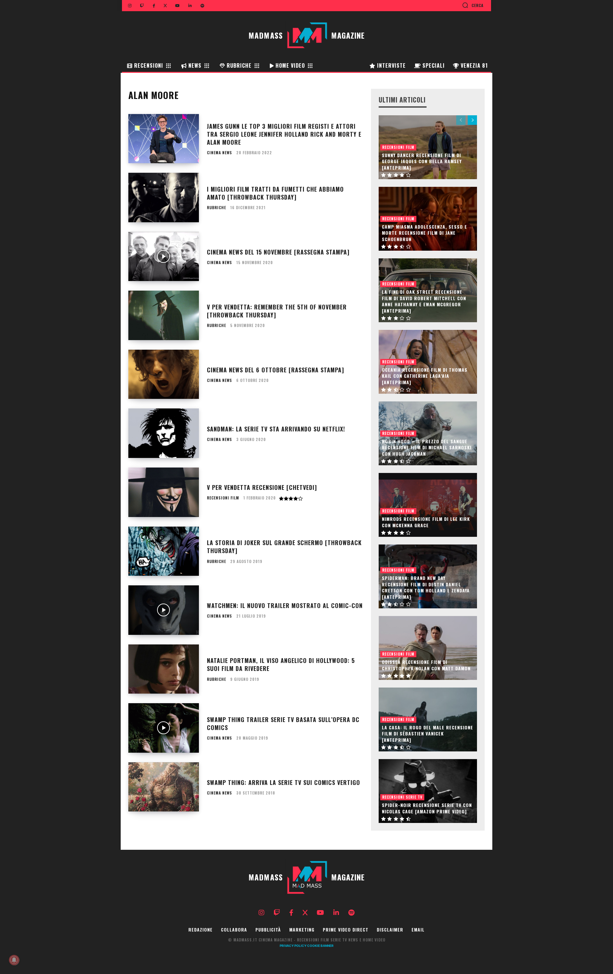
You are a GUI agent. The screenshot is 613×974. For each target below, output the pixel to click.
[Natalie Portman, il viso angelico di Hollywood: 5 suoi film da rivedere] (163, 669)
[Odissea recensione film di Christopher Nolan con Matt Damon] (428, 648)
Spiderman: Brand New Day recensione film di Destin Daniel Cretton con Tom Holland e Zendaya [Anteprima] (426, 587)
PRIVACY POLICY (293, 945)
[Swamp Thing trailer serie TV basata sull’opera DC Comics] (163, 728)
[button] (472, 5)
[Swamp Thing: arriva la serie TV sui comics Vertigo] (163, 787)
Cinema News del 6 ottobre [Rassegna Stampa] (275, 370)
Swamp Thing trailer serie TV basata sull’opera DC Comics (283, 723)
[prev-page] (460, 120)
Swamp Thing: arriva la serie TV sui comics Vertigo (283, 782)
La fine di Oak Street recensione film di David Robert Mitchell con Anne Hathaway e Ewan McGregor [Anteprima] (424, 301)
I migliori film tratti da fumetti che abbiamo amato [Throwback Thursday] (275, 193)
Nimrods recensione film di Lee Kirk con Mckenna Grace (426, 522)
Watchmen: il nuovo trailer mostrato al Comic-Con (285, 605)
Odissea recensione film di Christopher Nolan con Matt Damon (426, 665)
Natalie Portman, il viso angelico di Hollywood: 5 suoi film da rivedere (281, 664)
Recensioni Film (223, 498)
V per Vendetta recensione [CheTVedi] (262, 487)
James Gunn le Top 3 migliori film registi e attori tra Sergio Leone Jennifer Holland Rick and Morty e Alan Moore (284, 134)
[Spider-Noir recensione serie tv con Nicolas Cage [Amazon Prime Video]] (428, 791)
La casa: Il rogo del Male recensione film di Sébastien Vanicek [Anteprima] (427, 733)
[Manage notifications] (14, 960)
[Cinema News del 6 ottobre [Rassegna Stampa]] (163, 374)
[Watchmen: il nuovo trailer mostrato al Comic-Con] (163, 610)
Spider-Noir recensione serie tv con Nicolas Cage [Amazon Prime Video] (427, 808)
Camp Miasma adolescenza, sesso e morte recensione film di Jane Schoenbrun (424, 232)
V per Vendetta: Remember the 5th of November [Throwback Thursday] (277, 311)
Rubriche (216, 207)
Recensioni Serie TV (402, 797)
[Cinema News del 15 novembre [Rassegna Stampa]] (163, 256)
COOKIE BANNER (320, 945)
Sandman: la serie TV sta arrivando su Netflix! (276, 429)
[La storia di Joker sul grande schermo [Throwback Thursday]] (163, 551)
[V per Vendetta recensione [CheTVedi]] (163, 492)
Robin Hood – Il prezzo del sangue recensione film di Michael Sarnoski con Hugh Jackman (427, 447)
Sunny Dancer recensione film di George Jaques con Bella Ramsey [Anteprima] (422, 161)
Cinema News (219, 153)
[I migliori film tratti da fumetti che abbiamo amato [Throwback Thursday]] (163, 197)
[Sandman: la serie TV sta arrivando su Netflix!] (163, 433)
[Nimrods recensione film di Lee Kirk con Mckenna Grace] (428, 505)
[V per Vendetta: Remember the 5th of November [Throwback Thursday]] (163, 315)
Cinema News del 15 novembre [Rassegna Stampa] (278, 252)
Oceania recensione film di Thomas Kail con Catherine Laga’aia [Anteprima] (424, 375)
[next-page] (472, 120)
